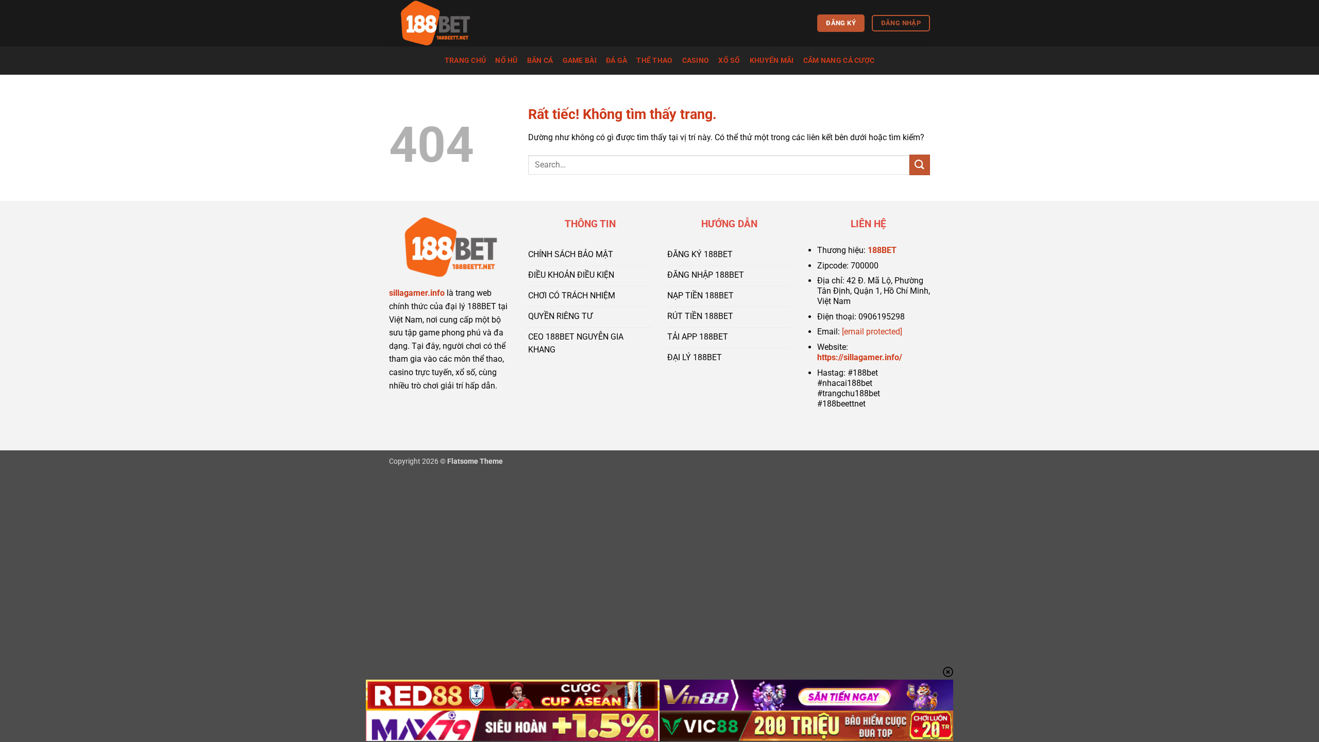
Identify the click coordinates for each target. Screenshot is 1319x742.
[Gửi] (919, 165)
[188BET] (440, 23)
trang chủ (465, 60)
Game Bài (580, 60)
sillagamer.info (417, 293)
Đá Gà (616, 60)
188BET (882, 250)
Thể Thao (654, 60)
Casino (695, 60)
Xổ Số (729, 60)
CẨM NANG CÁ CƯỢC (839, 60)
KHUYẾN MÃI (772, 60)
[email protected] (872, 331)
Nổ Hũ (506, 60)
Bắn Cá (540, 60)
